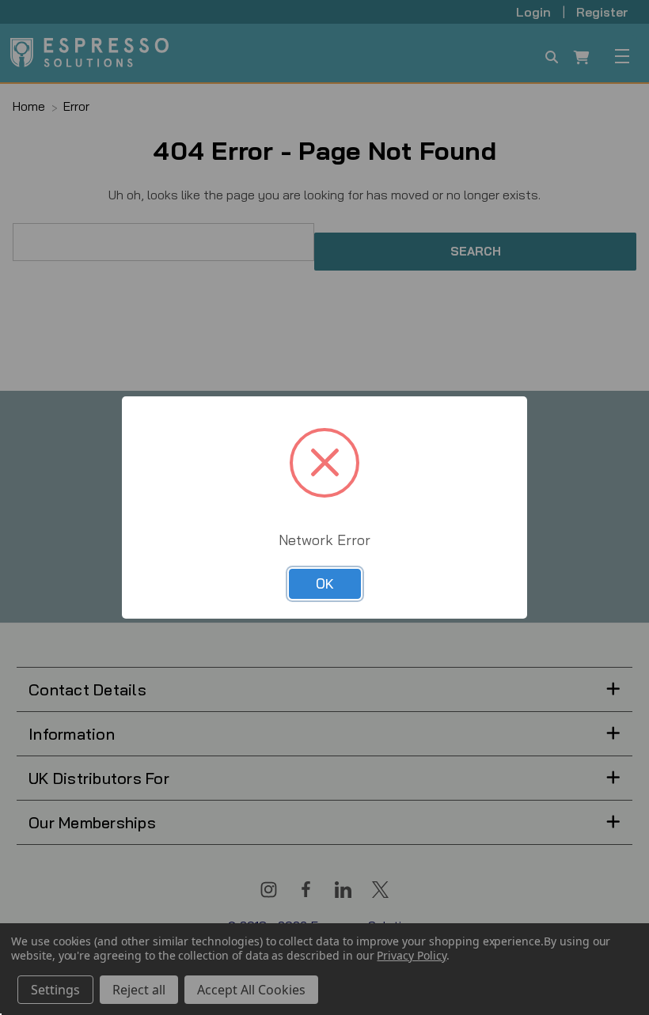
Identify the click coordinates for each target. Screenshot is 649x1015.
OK (325, 583)
